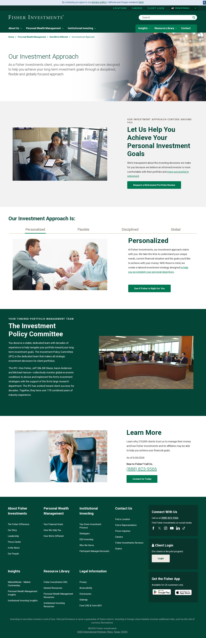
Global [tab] (175, 229)
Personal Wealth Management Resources (58, 596)
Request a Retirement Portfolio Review (154, 185)
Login (161, 558)
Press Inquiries (122, 531)
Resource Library (164, 28)
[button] (194, 17)
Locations (120, 8)
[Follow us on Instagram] (166, 528)
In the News (14, 547)
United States (182, 8)
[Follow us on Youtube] (172, 528)
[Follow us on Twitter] (159, 528)
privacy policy (99, 2)
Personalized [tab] (35, 229)
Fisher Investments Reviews (129, 542)
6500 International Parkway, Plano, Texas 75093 (102, 631)
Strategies (84, 533)
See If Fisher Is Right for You (149, 288)
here (141, 2)
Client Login (156, 8)
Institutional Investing (80, 28)
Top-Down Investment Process (90, 526)
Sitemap (83, 599)
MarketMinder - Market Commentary (19, 584)
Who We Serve (86, 545)
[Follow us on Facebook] (153, 528)
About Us (14, 28)
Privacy (83, 582)
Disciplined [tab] (130, 229)
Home (11, 37)
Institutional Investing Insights (23, 600)
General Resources (53, 588)
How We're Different (59, 37)
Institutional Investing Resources (54, 605)
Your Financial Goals (53, 524)
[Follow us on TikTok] (184, 528)
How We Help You (52, 530)
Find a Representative (126, 525)
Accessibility (85, 588)
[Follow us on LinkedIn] (178, 528)
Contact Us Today (142, 479)
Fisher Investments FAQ (55, 582)
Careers (137, 8)
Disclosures (85, 594)
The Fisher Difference (18, 524)
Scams (118, 548)
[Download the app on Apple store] (183, 592)
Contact (186, 28)
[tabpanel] (103, 265)
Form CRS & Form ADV (90, 605)
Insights (143, 28)
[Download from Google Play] (161, 592)
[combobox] (167, 17)
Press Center (14, 542)
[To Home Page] (36, 17)
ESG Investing (86, 539)
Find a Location (122, 519)
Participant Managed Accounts (94, 551)
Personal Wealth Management (43, 28)
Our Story (12, 530)
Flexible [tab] (83, 229)
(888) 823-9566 (142, 469)
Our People (13, 553)
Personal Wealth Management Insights (22, 593)
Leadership (13, 536)
